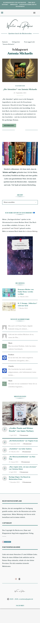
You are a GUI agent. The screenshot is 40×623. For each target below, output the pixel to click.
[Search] (38, 13)
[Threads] (19, 579)
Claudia (11, 366)
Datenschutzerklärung (28, 4)
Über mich (31, 2)
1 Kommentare (23, 472)
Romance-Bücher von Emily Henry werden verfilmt (26, 292)
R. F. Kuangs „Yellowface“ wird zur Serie (27, 304)
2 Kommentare (27, 444)
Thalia (16, 228)
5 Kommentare (23, 435)
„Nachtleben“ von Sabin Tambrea (20, 449)
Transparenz (20, 6)
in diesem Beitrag (31, 231)
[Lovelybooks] (16, 579)
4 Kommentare (26, 452)
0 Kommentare (25, 462)
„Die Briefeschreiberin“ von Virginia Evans (23, 441)
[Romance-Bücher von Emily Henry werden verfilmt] (9, 292)
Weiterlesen (9, 125)
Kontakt (5, 4)
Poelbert (11, 354)
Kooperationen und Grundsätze (14, 2)
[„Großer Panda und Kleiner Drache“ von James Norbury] (20, 413)
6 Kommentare (26, 482)
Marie (10, 343)
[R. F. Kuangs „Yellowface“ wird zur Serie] (9, 306)
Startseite (5, 42)
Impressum (13, 4)
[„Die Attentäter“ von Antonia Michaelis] (20, 70)
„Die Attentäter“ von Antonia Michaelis (20, 89)
